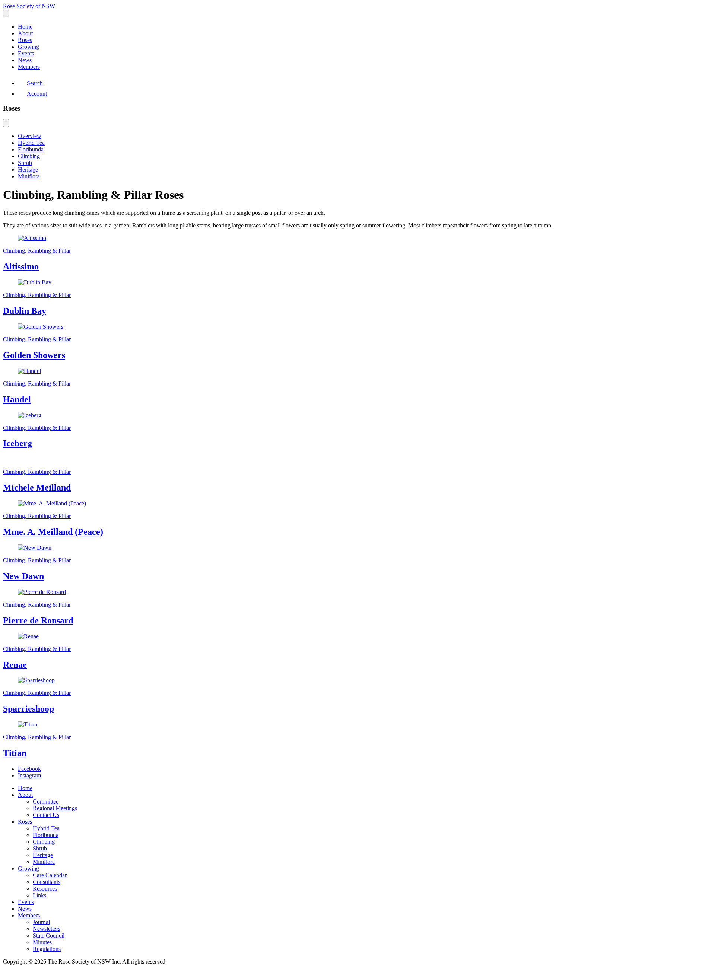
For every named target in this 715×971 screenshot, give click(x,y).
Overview (29, 136)
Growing (28, 47)
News (25, 60)
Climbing (29, 156)
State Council (48, 935)
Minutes (42, 942)
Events (26, 53)
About (25, 33)
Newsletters (46, 929)
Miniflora (29, 176)
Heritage (28, 169)
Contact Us (46, 815)
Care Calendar (50, 875)
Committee (45, 801)
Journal (41, 922)
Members (29, 67)
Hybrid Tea (31, 143)
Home (25, 26)
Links (39, 895)
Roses (25, 40)
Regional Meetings (55, 808)
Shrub (25, 163)
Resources (45, 888)
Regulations (47, 949)
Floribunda (31, 149)
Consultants (46, 882)
